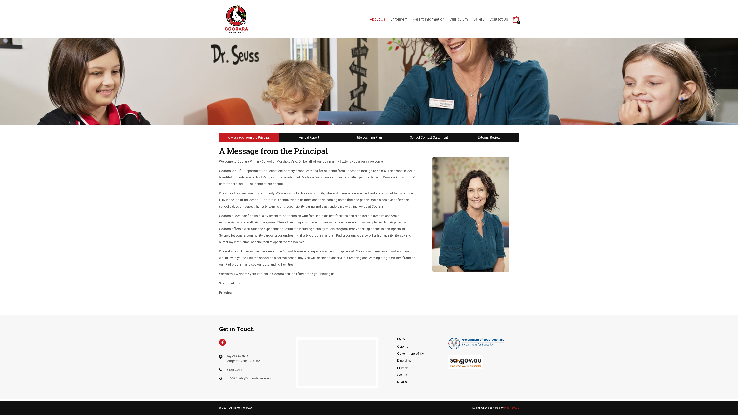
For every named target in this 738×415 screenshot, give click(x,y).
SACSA (402, 375)
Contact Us (498, 19)
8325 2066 (234, 370)
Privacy (402, 368)
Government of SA (410, 353)
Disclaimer (405, 361)
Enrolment (399, 19)
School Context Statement (429, 137)
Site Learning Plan (369, 137)
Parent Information (429, 19)
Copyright (404, 346)
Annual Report (309, 137)
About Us (377, 19)
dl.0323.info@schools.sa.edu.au (249, 378)
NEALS (402, 382)
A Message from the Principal (249, 137)
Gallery (478, 19)
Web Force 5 (511, 407)
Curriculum (459, 19)
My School (404, 339)
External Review (489, 137)
